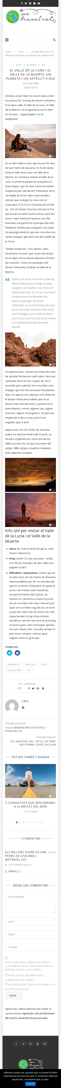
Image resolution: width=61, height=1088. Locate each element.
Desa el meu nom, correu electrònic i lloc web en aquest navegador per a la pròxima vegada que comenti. (29, 966)
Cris (36, 83)
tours (44, 664)
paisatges (30, 664)
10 (44, 822)
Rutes (19, 65)
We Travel (32, 65)
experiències (13, 664)
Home (8, 51)
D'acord (30, 1084)
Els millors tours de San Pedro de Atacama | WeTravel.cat (25, 856)
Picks (21, 51)
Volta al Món (14, 670)
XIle (28, 670)
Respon (52, 852)
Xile (43, 65)
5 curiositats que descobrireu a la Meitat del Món (30, 804)
